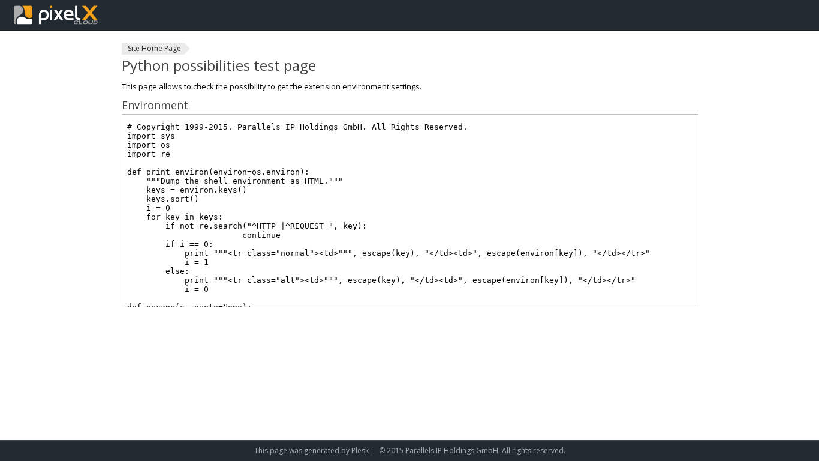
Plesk (360, 450)
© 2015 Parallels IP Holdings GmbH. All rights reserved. (472, 450)
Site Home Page (154, 48)
